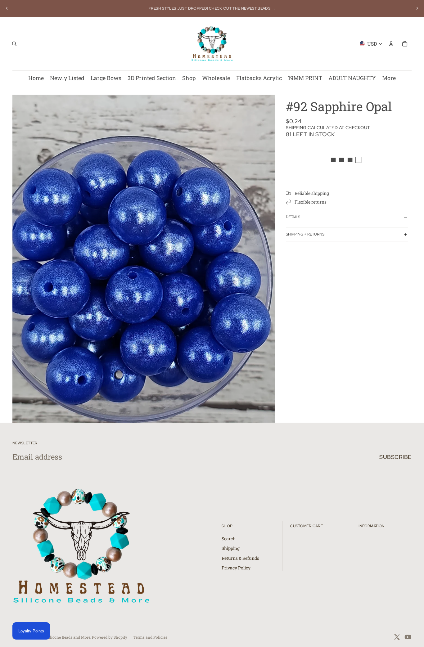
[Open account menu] (391, 44)
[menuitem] (389, 78)
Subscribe (395, 457)
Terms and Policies (150, 637)
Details (293, 216)
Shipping (231, 548)
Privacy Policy (236, 568)
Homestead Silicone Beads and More (58, 637)
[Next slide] (417, 8)
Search (229, 538)
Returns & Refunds (240, 558)
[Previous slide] (7, 8)
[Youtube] (408, 637)
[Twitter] (397, 637)
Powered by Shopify (109, 637)
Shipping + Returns (305, 234)
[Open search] (14, 44)
